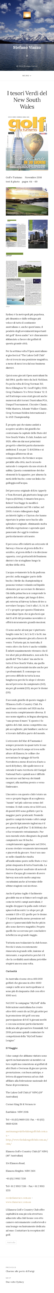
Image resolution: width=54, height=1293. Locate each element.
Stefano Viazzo (27, 47)
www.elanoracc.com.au (18, 1202)
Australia (11, 1242)
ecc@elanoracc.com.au (18, 1197)
